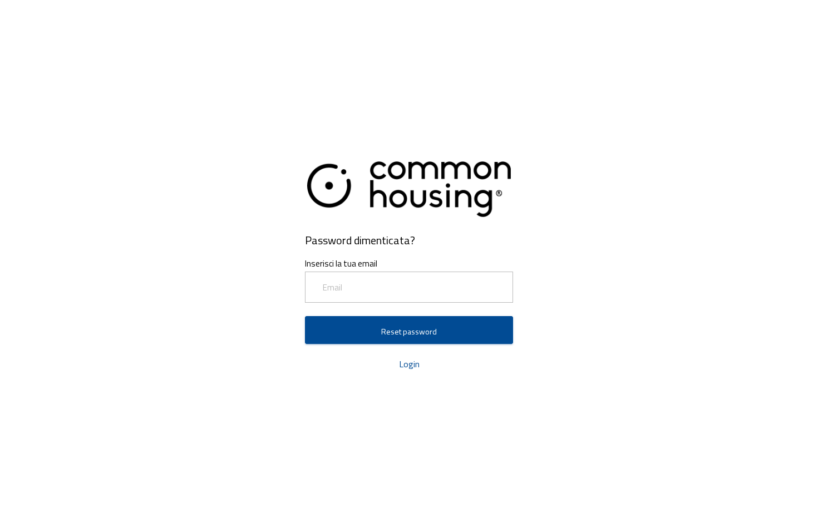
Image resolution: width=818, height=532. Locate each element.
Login (409, 364)
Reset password (409, 331)
